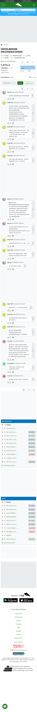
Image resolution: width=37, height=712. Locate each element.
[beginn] (22, 89)
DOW (26, 1)
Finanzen (18, 624)
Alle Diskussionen (9, 465)
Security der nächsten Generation (17, 443)
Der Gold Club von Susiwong (15, 432)
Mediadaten (18, 617)
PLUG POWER (10, 447)
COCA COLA (10, 539)
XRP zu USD (10, 436)
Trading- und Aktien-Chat (14, 458)
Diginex (8, 535)
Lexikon (18, 620)
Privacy (18, 634)
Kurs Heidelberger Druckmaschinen (15, 61)
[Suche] (34, 5)
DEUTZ (8, 462)
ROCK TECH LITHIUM (12, 451)
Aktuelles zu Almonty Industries (16, 532)
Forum (6, 45)
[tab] (22, 62)
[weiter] (32, 89)
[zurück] (27, 89)
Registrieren (29, 83)
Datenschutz (18, 638)
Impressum (18, 614)
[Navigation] (3, 5)
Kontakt (18, 631)
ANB (18, 627)
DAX (10, 1)
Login (20, 83)
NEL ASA (9, 439)
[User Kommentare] (5, 706)
